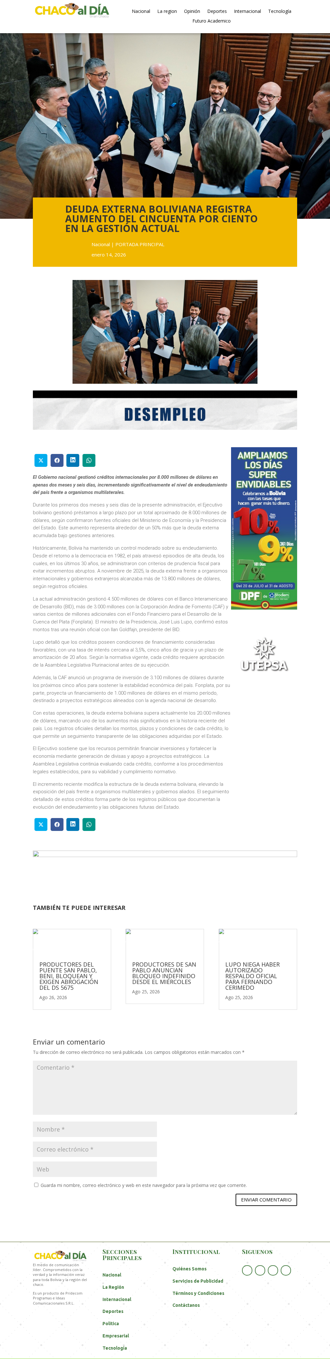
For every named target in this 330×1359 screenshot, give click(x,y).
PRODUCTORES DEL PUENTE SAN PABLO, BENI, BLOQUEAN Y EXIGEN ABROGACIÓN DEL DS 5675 (68, 975)
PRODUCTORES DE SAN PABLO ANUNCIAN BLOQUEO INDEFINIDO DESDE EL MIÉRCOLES (164, 973)
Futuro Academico (211, 21)
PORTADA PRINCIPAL (139, 244)
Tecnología (279, 11)
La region (167, 11)
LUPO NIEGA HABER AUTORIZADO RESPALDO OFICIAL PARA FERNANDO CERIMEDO (252, 975)
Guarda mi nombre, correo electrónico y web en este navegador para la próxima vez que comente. (144, 1185)
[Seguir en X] (260, 1270)
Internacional (247, 11)
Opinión (192, 11)
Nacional (141, 11)
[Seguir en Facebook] (247, 1270)
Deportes (217, 11)
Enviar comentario (266, 1199)
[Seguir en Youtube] (273, 1270)
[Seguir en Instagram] (286, 1270)
